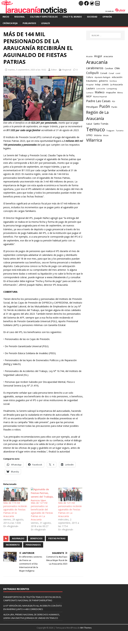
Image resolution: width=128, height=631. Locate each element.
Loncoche (100, 88)
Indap (97, 84)
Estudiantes (91, 80)
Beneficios (36, 538)
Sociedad (92, 16)
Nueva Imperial (100, 96)
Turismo (120, 130)
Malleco (99, 92)
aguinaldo (18, 538)
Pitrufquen (92, 106)
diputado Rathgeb (102, 77)
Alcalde (89, 56)
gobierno (103, 80)
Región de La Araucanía (97, 115)
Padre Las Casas (98, 101)
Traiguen (110, 130)
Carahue (109, 68)
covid (118, 73)
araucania (108, 56)
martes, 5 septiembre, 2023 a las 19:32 (27, 69)
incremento (13, 544)
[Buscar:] (105, 35)
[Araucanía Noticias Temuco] (64, 11)
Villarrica (94, 140)
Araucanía (97, 62)
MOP (89, 96)
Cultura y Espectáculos (44, 16)
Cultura (89, 77)
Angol (98, 56)
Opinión (107, 16)
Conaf (111, 73)
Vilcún (105, 135)
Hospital (90, 84)
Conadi (103, 73)
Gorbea (113, 81)
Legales (45, 23)
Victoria (98, 135)
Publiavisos (29, 23)
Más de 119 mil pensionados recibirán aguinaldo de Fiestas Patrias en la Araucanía (15, 509)
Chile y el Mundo (72, 16)
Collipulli (92, 73)
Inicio (5, 16)
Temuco (95, 129)
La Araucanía (116, 84)
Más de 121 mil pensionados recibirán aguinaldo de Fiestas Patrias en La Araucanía (70, 509)
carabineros (94, 68)
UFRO (89, 135)
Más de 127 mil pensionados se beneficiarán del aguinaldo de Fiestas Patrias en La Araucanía (42, 511)
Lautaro (90, 88)
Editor (54, 69)
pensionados (33, 544)
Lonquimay (112, 88)
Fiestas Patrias (56, 538)
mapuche (111, 92)
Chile (117, 68)
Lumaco (89, 92)
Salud (89, 123)
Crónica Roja (10, 23)
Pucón (104, 106)
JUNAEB (105, 84)
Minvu (120, 92)
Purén (114, 107)
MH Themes (86, 627)
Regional (19, 16)
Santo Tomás (101, 123)
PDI (113, 101)
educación (117, 77)
